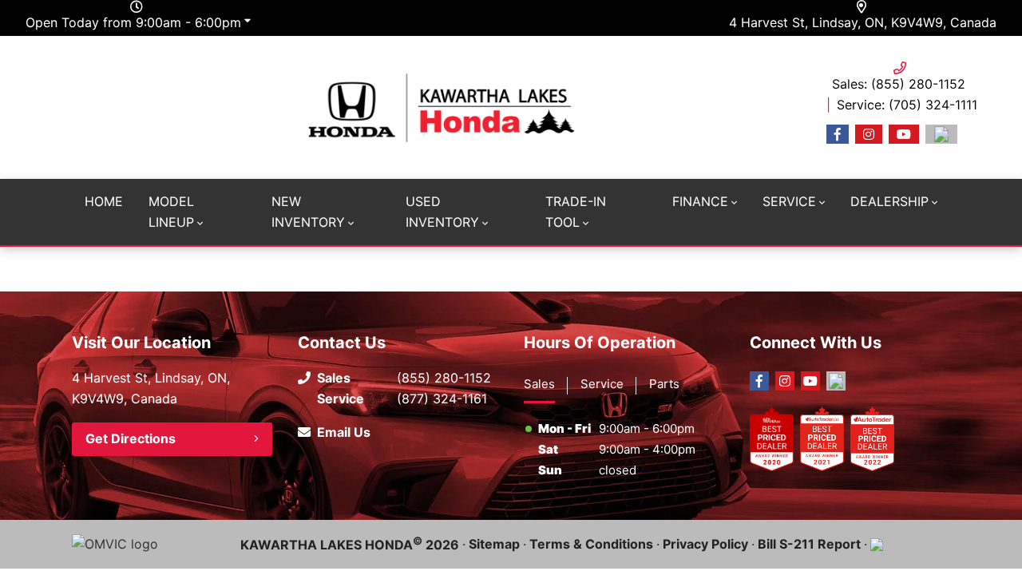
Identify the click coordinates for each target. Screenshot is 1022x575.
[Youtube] (904, 134)
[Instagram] (868, 134)
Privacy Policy (705, 544)
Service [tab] (602, 383)
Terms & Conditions (591, 544)
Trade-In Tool (575, 211)
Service (789, 201)
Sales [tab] (539, 383)
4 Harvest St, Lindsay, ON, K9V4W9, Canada (862, 22)
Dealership (889, 201)
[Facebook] (837, 134)
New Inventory (308, 211)
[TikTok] (941, 134)
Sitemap (494, 544)
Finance (700, 201)
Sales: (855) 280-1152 (898, 84)
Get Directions (130, 438)
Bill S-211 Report (809, 544)
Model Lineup (171, 211)
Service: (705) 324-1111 (907, 105)
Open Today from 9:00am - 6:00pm (133, 22)
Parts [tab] (664, 383)
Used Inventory (442, 211)
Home (104, 201)
